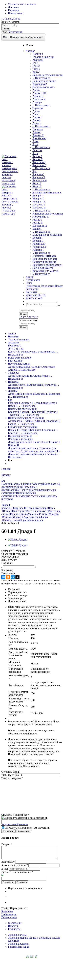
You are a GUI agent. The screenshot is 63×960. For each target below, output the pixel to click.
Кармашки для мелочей (45, 270)
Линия (24, 514)
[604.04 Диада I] (17, 539)
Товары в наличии (43, 56)
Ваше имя (8, 774)
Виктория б (19, 511)
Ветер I (36, 183)
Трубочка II (39, 207)
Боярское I (38, 174)
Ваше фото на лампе (44, 81)
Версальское (39, 180)
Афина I (37, 156)
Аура (35, 144)
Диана (36, 68)
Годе (35, 62)
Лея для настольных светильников (35, 351)
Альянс (36, 120)
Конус (35, 71)
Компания (7, 911)
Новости (13, 926)
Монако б (17, 517)
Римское (44, 514)
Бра (34, 171)
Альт (35, 114)
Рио (25, 517)
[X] (17, 577)
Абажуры (37, 59)
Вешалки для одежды (44, 258)
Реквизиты (32, 289)
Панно (36, 442)
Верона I (37, 237)
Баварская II (39, 165)
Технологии (47, 286)
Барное (36, 228)
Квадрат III (38, 201)
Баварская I (38, 162)
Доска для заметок (42, 267)
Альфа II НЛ (39, 93)
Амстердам (38, 99)
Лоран (16, 520)
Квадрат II (38, 198)
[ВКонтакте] (3, 577)
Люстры (37, 150)
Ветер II (36, 186)
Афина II (37, 159)
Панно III (13, 445)
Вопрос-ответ (9, 917)
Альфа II (37, 117)
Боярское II (38, 177)
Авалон (36, 132)
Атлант (36, 123)
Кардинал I (38, 243)
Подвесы (37, 129)
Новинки (37, 53)
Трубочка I (38, 204)
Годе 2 (36, 65)
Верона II (37, 240)
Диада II (15, 514)
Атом (35, 141)
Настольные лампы (43, 87)
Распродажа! (39, 84)
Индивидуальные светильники (26, 417)
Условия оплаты (17, 934)
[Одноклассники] (8, 577)
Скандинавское (34, 520)
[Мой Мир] (13, 577)
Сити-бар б (34, 517)
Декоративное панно (44, 261)
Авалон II (38, 135)
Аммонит (37, 96)
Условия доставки (18, 943)
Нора (23, 520)
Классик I (38, 249)
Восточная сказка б (37, 511)
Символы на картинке (15, 814)
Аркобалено (39, 138)
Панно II (55, 442)
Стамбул (8, 520)
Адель (35, 90)
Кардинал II (39, 246)
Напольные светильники (46, 192)
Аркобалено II (40, 216)
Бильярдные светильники (47, 234)
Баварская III (39, 225)
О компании (33, 286)
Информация (8, 914)
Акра (35, 153)
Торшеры (37, 108)
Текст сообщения (12, 778)
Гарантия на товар (18, 946)
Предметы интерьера (44, 255)
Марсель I (33, 514)
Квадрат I (37, 195)
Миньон (7, 517)
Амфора (37, 102)
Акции (12, 333)
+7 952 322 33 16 (10, 18)
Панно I (45, 442)
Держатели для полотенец (47, 264)
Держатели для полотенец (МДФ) (40, 451)
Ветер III (8, 511)
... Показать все (41, 78)
